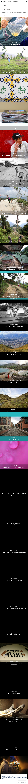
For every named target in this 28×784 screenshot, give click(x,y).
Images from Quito (13, 355)
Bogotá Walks (14, 439)
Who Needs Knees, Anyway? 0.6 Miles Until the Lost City (14, 269)
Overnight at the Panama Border (14, 664)
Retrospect (6, 5)
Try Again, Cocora (14, 524)
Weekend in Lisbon (13, 101)
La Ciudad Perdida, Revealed (13, 242)
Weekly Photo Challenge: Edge (14, 636)
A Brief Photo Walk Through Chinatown (14, 156)
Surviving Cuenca (14, 44)
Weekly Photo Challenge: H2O (14, 467)
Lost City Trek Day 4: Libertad (14, 213)
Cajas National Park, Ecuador (14, 609)
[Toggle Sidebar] (25, 5)
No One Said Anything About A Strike (14, 495)
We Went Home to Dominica (14, 72)
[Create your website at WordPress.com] (14, 1)
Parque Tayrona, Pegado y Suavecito (14, 382)
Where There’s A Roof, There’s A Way (14, 184)
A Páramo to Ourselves (14, 411)
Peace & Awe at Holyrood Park (14, 552)
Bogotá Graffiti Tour (14, 750)
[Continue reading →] (14, 31)
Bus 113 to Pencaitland (14, 580)
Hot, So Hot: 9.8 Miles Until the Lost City (14, 297)
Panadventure (14, 693)
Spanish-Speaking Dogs (14, 326)
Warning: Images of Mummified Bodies (14, 720)
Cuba (14, 129)
